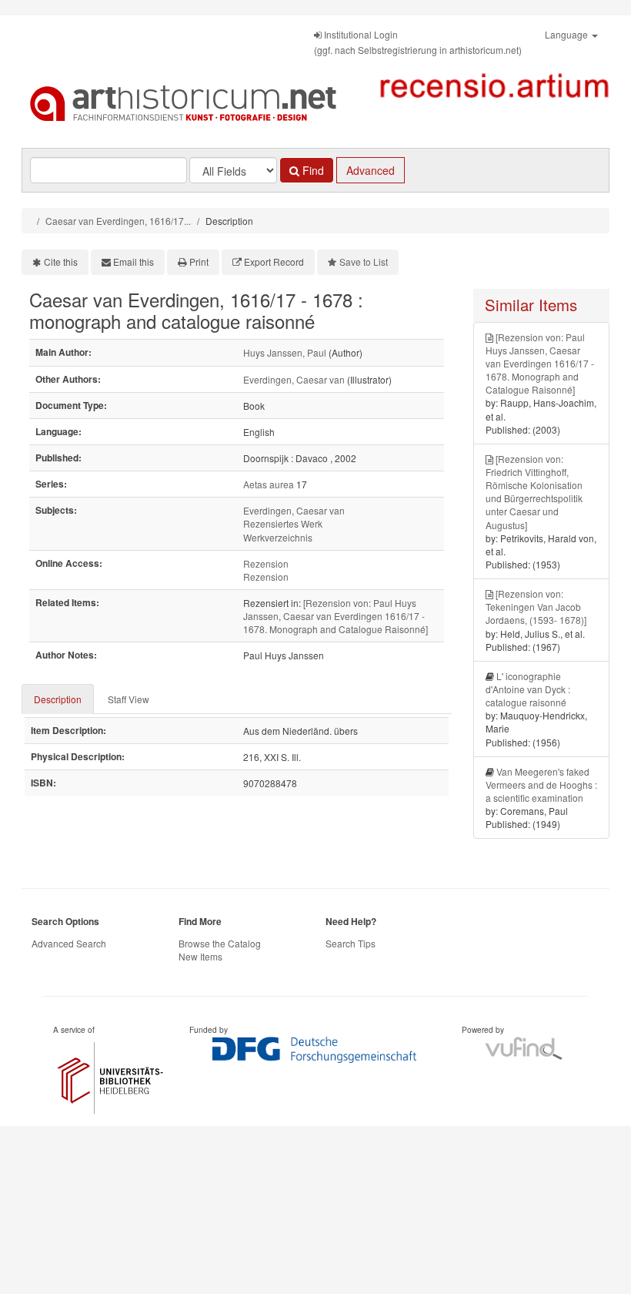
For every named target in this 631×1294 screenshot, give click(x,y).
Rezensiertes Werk (282, 523)
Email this (133, 261)
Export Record (274, 261)
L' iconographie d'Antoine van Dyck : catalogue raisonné (528, 689)
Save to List (363, 261)
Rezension (266, 563)
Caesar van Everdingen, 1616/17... (118, 220)
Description (58, 699)
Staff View (128, 699)
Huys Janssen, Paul (284, 352)
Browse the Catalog (220, 943)
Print (199, 261)
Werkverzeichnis (277, 537)
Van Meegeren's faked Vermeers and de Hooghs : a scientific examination (541, 784)
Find (311, 170)
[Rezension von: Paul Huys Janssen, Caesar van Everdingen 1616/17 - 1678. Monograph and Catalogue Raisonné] (335, 615)
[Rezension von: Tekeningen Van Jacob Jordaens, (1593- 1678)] (536, 606)
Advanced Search (69, 943)
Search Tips (351, 943)
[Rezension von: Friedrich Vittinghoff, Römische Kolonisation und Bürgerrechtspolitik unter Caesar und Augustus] (534, 491)
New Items (200, 956)
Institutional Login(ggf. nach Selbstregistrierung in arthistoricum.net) (418, 42)
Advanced (370, 170)
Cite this (61, 261)
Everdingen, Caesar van (294, 379)
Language (567, 34)
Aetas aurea (268, 484)
